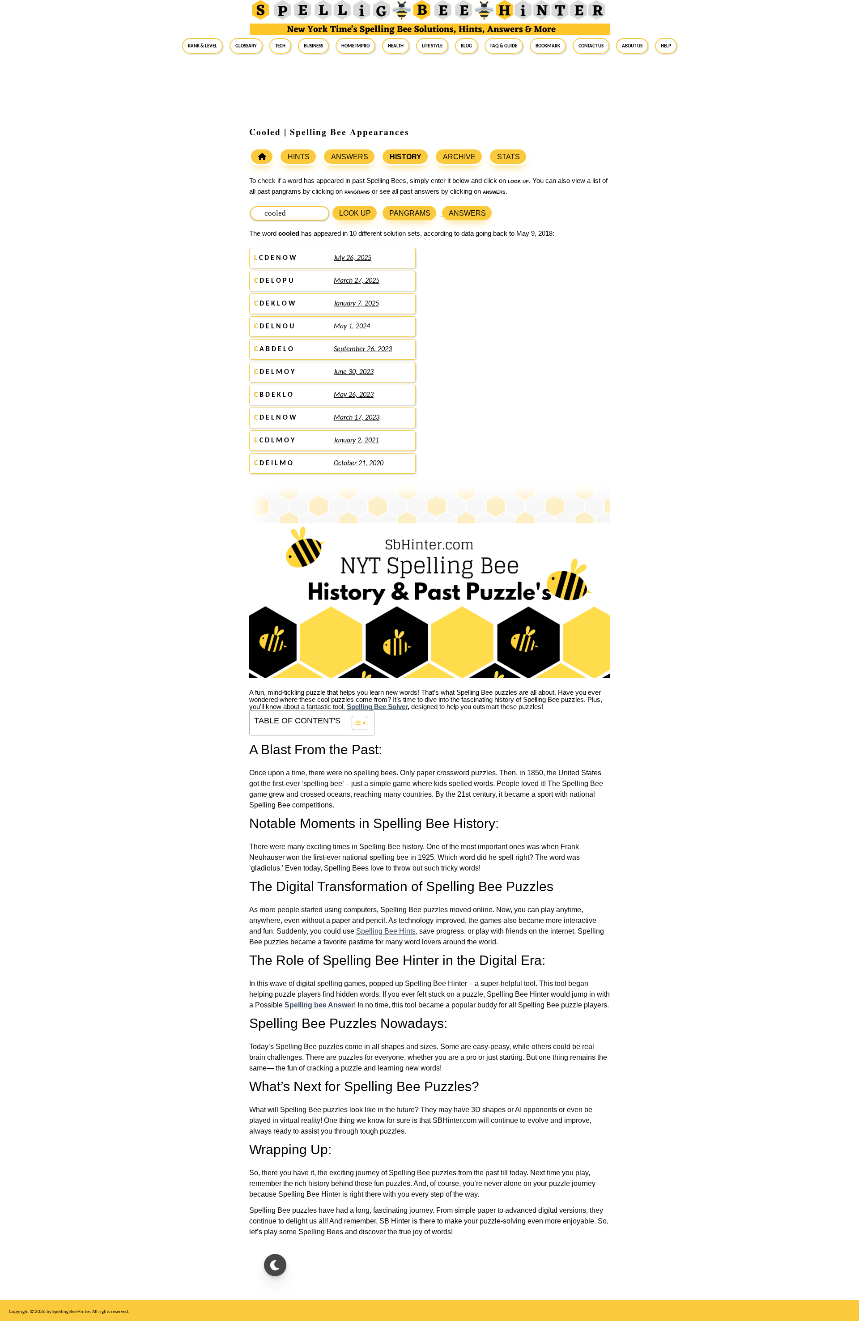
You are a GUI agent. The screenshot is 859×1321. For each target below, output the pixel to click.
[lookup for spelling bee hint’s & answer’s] (261, 157)
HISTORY (405, 157)
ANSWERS (349, 157)
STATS (508, 157)
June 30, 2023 (354, 372)
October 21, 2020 (358, 463)
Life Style (432, 45)
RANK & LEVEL (202, 45)
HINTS (299, 157)
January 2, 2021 (356, 440)
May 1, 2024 (352, 326)
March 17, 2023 (356, 417)
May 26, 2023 (354, 395)
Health (396, 45)
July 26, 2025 (352, 258)
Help (666, 45)
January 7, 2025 (356, 303)
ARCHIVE (459, 157)
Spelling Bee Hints (386, 931)
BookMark (548, 45)
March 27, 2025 (356, 281)
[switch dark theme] (275, 1265)
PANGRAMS (409, 213)
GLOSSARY (246, 45)
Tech (280, 45)
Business (313, 45)
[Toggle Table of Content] (355, 723)
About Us (632, 45)
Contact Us (591, 45)
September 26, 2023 (363, 349)
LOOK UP (355, 213)
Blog (466, 45)
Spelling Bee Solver (377, 706)
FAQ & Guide (503, 45)
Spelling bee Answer (319, 1005)
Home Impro (355, 45)
